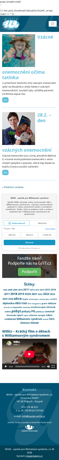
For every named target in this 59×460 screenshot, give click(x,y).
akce (18, 298)
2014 (42, 289)
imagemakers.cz (34, 456)
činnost (25, 322)
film (29, 303)
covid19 (53, 299)
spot (26, 315)
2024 (52, 294)
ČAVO (52, 319)
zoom (45, 319)
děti (18, 303)
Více (5, 100)
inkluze (52, 303)
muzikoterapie (38, 307)
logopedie (17, 307)
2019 (21, 294)
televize (33, 315)
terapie (41, 315)
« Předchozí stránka (12, 187)
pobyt (16, 311)
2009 (15, 289)
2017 (7, 294)
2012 (32, 289)
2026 (10, 298)
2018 (13, 294)
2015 (47, 289)
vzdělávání (10, 319)
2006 (5, 290)
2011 (26, 289)
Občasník (50, 307)
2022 (40, 294)
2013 (37, 290)
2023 (46, 294)
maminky (26, 307)
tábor (49, 315)
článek (35, 322)
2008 (10, 289)
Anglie (25, 299)
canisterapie (44, 299)
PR (33, 311)
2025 (5, 298)
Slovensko (11, 315)
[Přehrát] (5, 366)
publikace (40, 311)
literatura (8, 307)
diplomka (8, 303)
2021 (34, 294)
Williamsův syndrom (29, 319)
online (8, 311)
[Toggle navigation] (53, 24)
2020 (28, 294)
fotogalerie (36, 303)
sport (20, 315)
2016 (53, 289)
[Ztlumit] (48, 366)
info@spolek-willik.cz (33, 416)
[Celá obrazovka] (53, 366)
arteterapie (33, 299)
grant (44, 303)
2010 (20, 289)
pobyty (26, 311)
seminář (50, 311)
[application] (29, 354)
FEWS (24, 303)
